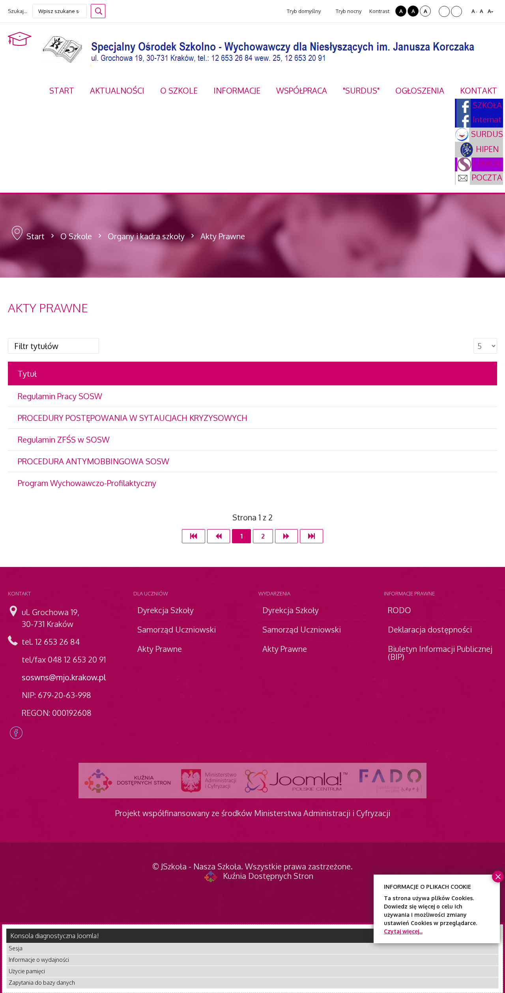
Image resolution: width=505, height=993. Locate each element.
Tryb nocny (348, 11)
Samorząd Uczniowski (176, 629)
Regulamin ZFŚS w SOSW (64, 439)
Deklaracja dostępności (430, 629)
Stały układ (444, 11)
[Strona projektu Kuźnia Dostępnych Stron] (128, 780)
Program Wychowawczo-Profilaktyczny (87, 483)
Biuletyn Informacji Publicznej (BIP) (440, 653)
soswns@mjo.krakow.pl (64, 677)
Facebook (16, 732)
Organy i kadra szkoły (146, 236)
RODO (399, 610)
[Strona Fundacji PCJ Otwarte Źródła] (296, 780)
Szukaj (98, 11)
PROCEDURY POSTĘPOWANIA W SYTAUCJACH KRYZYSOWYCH (132, 418)
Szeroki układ (456, 11)
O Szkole (76, 236)
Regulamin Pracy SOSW (60, 396)
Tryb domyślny (303, 11)
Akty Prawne (159, 649)
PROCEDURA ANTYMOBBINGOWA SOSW (93, 461)
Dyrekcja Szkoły (165, 610)
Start (35, 236)
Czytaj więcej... (403, 931)
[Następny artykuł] (286, 536)
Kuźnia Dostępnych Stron (268, 876)
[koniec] (311, 536)
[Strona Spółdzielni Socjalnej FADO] (389, 780)
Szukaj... (17, 11)
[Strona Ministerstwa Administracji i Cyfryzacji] (208, 780)
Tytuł (27, 373)
